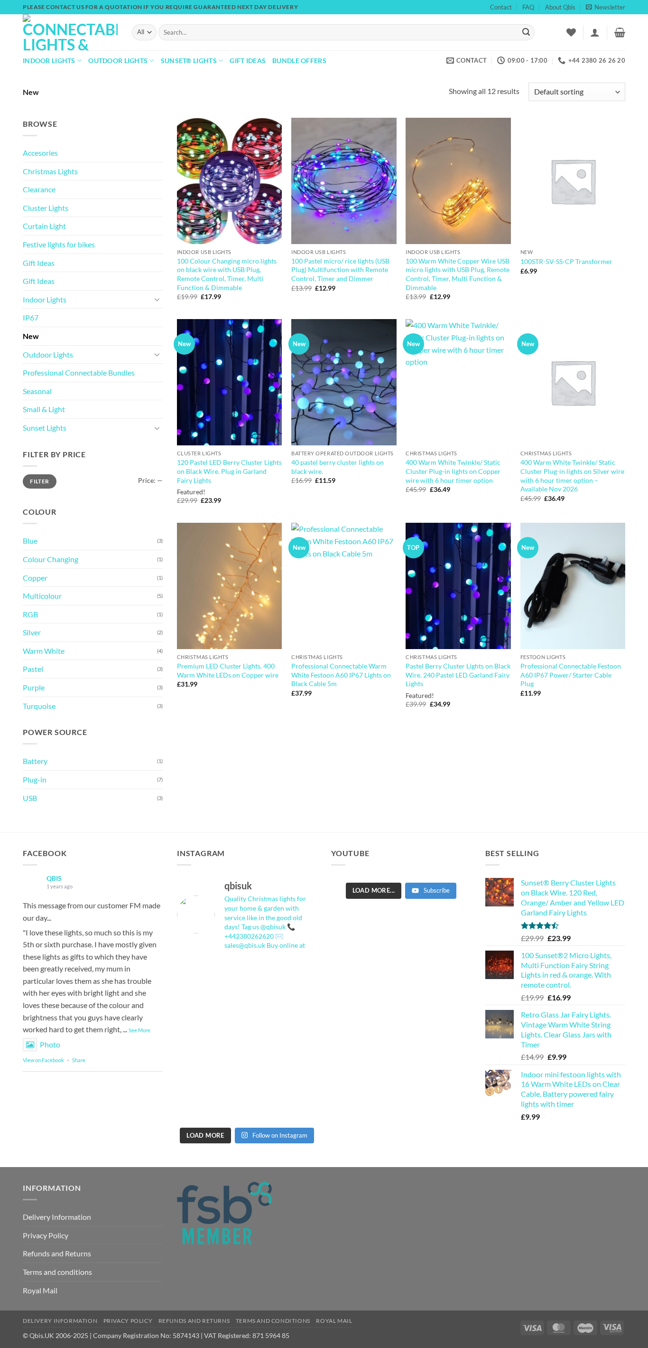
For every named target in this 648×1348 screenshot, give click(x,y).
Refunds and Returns (57, 1253)
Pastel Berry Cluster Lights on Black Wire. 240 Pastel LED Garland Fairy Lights (458, 675)
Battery (35, 760)
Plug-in (34, 779)
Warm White (44, 650)
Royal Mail (40, 1290)
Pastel (33, 668)
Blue (30, 540)
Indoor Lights (49, 61)
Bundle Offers (299, 61)
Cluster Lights (45, 207)
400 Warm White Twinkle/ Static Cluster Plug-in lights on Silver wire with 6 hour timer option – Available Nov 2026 (572, 475)
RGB (30, 614)
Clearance (39, 189)
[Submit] (526, 32)
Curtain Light (44, 225)
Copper (35, 577)
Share (78, 1060)
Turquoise (39, 705)
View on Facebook (43, 1060)
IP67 (30, 317)
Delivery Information (57, 1216)
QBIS (54, 878)
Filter (39, 481)
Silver (32, 632)
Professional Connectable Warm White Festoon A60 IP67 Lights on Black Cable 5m (341, 675)
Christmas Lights (50, 171)
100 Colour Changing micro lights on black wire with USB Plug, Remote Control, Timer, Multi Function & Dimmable (227, 274)
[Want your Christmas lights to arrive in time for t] (247, 1041)
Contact (501, 7)
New (31, 335)
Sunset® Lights (189, 61)
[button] (605, 7)
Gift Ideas (248, 61)
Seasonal (37, 391)
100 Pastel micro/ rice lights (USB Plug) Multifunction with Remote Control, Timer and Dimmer (340, 270)
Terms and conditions (57, 1271)
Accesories (40, 152)
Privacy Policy (45, 1235)
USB (30, 797)
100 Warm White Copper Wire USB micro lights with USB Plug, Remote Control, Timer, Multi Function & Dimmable (457, 274)
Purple (34, 687)
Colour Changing (50, 559)
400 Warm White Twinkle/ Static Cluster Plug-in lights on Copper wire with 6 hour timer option (453, 471)
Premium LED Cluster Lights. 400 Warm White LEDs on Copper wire (227, 670)
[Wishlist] (571, 32)
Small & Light (44, 409)
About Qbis (560, 7)
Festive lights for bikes (59, 244)
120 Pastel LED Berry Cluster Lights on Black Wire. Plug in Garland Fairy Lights (229, 471)
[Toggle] (157, 299)
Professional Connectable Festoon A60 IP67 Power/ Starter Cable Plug (570, 675)
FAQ (528, 7)
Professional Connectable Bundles (79, 372)
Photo (50, 1044)
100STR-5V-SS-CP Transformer (566, 261)
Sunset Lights (44, 427)
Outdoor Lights (118, 61)
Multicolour (42, 595)
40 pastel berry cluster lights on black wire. (337, 466)
